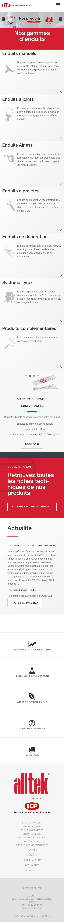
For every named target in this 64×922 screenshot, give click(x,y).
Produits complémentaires (32, 845)
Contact (32, 870)
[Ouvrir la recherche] (48, 5)
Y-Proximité (43, 916)
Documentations (32, 860)
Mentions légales (24, 916)
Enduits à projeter (32, 830)
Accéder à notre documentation (33, 507)
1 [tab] (26, 376)
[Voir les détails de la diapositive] (32, 383)
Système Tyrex (32, 841)
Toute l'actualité (23, 603)
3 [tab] (34, 376)
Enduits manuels (32, 823)
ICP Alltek (36, 888)
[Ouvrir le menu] (58, 5)
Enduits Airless (32, 834)
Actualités (32, 865)
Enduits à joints (32, 826)
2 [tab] (30, 376)
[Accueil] (16, 5)
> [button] (60, 19)
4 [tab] (38, 376)
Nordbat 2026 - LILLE (21, 589)
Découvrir (32, 445)
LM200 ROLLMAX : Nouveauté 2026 (31, 545)
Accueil (32, 849)
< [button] (3, 19)
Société (32, 855)
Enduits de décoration (32, 837)
